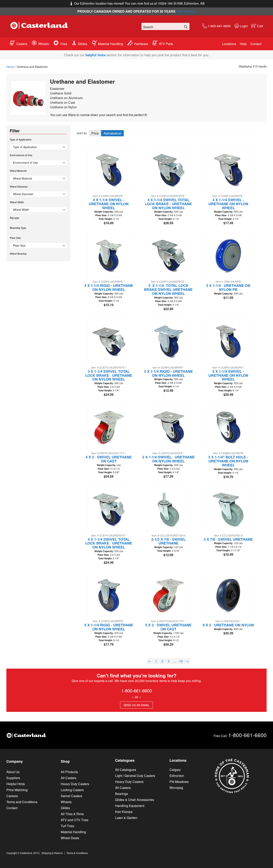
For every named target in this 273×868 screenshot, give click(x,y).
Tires (63, 43)
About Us (13, 772)
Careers (12, 796)
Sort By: (82, 133)
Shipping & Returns (52, 853)
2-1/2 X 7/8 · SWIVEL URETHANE (168, 541)
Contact (255, 43)
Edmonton (176, 775)
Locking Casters (72, 790)
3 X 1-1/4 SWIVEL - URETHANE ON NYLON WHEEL (228, 203)
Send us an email (136, 705)
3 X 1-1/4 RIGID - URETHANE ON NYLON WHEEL (168, 373)
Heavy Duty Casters (75, 784)
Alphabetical (112, 133)
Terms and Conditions (21, 802)
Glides (82, 43)
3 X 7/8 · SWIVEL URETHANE (228, 539)
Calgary (175, 769)
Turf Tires (67, 826)
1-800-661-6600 (219, 26)
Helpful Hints (15, 784)
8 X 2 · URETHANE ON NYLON (228, 625)
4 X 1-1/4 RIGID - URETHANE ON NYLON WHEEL (108, 287)
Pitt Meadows (179, 781)
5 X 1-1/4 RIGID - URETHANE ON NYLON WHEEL (108, 627)
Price (95, 133)
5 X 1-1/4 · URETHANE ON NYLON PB (228, 287)
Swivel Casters (71, 796)
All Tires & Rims (72, 814)
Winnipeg (176, 787)
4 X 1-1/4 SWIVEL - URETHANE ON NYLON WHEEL (109, 203)
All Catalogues (125, 769)
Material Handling (110, 43)
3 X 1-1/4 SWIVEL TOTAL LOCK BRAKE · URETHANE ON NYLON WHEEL (108, 375)
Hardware (141, 43)
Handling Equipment (129, 805)
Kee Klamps (124, 811)
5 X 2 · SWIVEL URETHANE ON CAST (168, 627)
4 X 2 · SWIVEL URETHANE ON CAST (109, 459)
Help (243, 43)
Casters (21, 43)
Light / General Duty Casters (135, 775)
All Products (69, 772)
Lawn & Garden (126, 817)
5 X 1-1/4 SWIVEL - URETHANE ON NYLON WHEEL (228, 375)
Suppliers (13, 778)
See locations (186, 11)
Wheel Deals (70, 838)
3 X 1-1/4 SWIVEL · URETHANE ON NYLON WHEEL (168, 459)
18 (181, 661)
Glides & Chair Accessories (134, 799)
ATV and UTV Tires (74, 820)
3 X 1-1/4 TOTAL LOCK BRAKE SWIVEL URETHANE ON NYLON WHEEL (168, 289)
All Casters (68, 778)
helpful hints (96, 54)
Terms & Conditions (77, 853)
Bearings (121, 793)
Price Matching (17, 790)
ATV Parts (166, 43)
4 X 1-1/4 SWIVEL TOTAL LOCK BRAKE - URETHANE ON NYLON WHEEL (168, 203)
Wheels (43, 43)
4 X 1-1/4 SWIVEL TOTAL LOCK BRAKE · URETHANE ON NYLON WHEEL (108, 543)
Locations (229, 43)
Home (10, 67)
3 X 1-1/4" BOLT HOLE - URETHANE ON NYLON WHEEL (228, 461)
